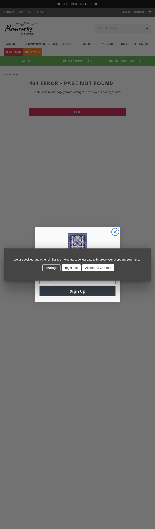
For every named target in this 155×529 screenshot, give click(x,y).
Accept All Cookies (98, 268)
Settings (51, 268)
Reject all (71, 268)
